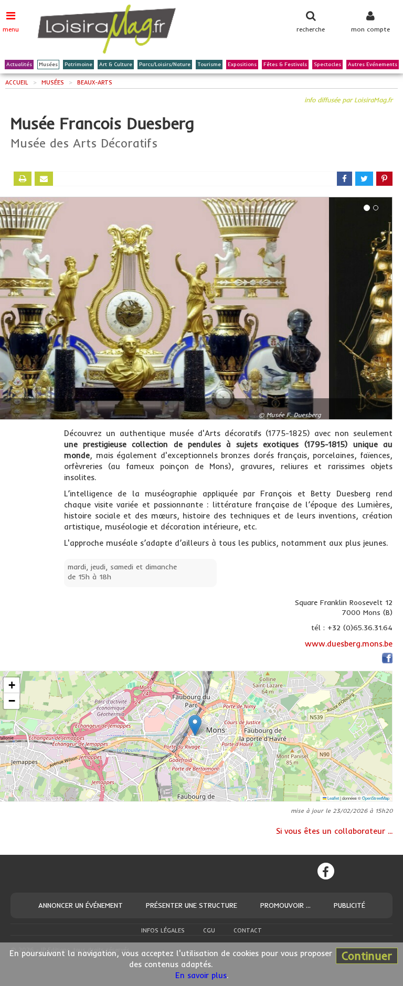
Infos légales (163, 930)
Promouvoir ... (285, 905)
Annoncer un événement (80, 905)
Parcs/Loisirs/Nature (164, 64)
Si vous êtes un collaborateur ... (334, 831)
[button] (195, 725)
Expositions (242, 64)
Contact (248, 930)
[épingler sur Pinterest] (384, 179)
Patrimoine (78, 64)
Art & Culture (115, 64)
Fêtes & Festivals (285, 64)
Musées (48, 64)
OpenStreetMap (375, 798)
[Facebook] (325, 871)
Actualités (19, 64)
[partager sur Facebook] (344, 179)
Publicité (349, 905)
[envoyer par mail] (44, 179)
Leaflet (332, 798)
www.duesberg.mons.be (349, 644)
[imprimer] (22, 179)
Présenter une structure (191, 905)
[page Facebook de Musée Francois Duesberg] (387, 660)
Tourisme (209, 64)
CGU (209, 930)
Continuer (367, 955)
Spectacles (327, 64)
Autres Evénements (372, 64)
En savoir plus (201, 975)
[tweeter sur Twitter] (364, 179)
